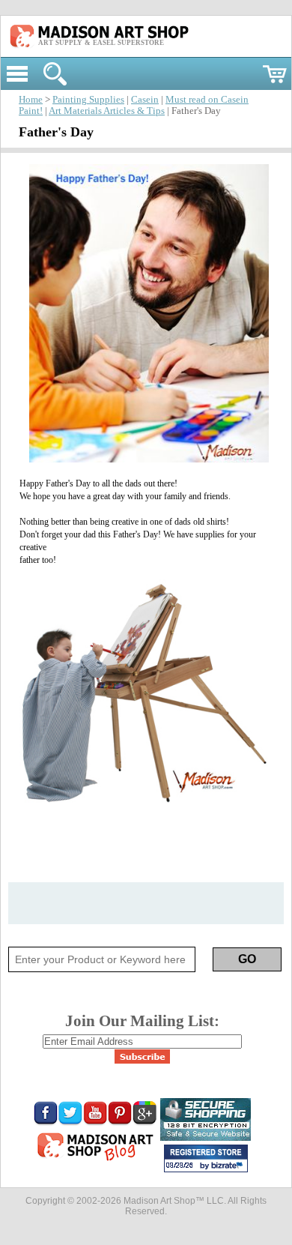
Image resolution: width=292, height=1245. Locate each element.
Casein (145, 99)
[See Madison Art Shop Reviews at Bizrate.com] (206, 1158)
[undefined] (146, 459)
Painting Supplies (88, 99)
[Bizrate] (229, 1166)
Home (31, 99)
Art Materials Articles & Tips (107, 111)
